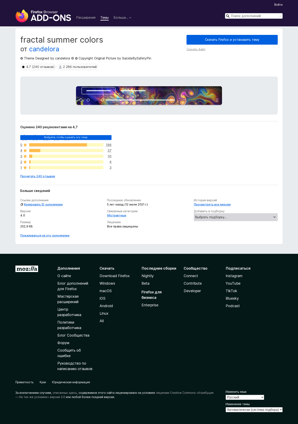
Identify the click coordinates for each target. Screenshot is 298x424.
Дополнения (68, 268)
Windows (107, 283)
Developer (192, 291)
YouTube (233, 283)
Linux (104, 313)
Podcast (233, 306)
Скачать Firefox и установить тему (232, 40)
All (102, 321)
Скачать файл (196, 49)
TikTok (231, 291)
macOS (106, 291)
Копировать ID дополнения (43, 204)
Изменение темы (238, 404)
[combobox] (254, 16)
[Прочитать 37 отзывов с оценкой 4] (66, 150)
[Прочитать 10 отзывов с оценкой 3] (66, 156)
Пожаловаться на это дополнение (45, 235)
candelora (44, 49)
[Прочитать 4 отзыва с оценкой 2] (66, 162)
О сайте (64, 276)
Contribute (193, 283)
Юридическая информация (71, 382)
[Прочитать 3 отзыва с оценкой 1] (66, 167)
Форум (63, 343)
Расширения (85, 17)
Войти (278, 4)
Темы (104, 17)
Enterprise (149, 305)
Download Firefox (115, 276)
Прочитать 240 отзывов (37, 176)
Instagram (234, 276)
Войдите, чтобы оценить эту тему (66, 137)
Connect (191, 276)
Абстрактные (116, 215)
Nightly (147, 276)
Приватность (24, 382)
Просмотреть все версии (212, 204)
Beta (145, 283)
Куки (43, 382)
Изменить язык (236, 391)
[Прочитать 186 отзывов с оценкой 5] (66, 144)
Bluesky (232, 298)
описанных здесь (65, 392)
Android (106, 306)
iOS (102, 298)
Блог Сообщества (73, 335)
